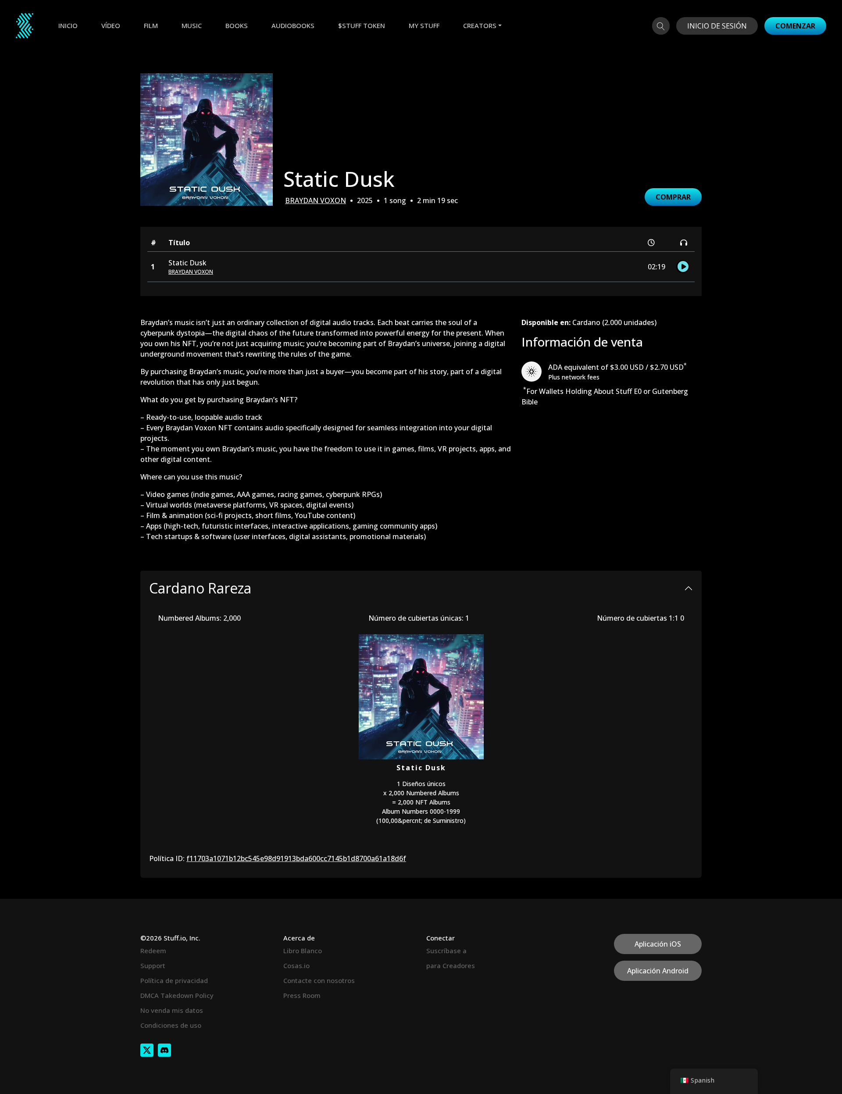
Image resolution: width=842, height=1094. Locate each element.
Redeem (153, 950)
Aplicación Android (658, 971)
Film (151, 25)
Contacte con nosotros (319, 980)
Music (192, 25)
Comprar (673, 197)
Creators (479, 25)
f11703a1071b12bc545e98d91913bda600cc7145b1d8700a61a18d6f (296, 858)
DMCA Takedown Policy (177, 995)
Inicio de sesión (717, 26)
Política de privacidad (174, 980)
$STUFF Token (361, 25)
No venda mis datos (171, 1010)
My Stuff (424, 25)
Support (152, 965)
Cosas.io (296, 965)
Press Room (302, 995)
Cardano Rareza (200, 588)
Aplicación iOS (658, 944)
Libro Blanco (302, 950)
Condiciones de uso (170, 1025)
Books (236, 25)
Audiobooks (292, 25)
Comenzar (795, 26)
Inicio (68, 25)
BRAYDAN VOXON (315, 200)
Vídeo (110, 25)
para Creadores (450, 965)
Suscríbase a (446, 950)
